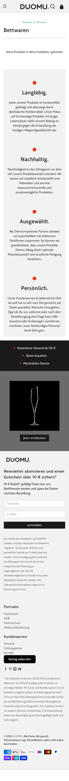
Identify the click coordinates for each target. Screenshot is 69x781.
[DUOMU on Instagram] (15, 670)
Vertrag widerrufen (19, 659)
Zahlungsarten (13, 648)
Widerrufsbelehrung (16, 627)
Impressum (11, 613)
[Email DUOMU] (19, 670)
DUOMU (18, 736)
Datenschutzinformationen (18, 584)
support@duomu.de (14, 570)
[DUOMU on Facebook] (5, 670)
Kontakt (9, 653)
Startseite (27, 22)
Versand (9, 643)
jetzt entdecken (34, 438)
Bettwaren (41, 22)
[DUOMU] (34, 6)
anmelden (34, 525)
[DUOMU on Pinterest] (10, 670)
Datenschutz (12, 623)
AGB (7, 618)
